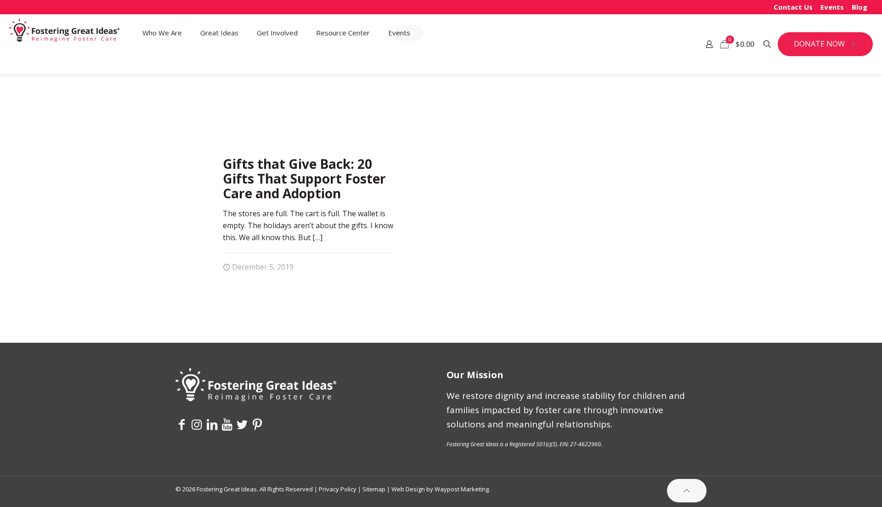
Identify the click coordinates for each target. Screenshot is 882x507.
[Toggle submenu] (162, 62)
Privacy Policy (337, 489)
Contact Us (793, 7)
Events (832, 7)
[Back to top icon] (687, 490)
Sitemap (373, 489)
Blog (859, 7)
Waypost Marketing (462, 489)
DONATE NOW (819, 44)
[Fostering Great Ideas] (64, 32)
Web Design (408, 489)
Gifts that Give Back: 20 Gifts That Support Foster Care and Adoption (304, 178)
